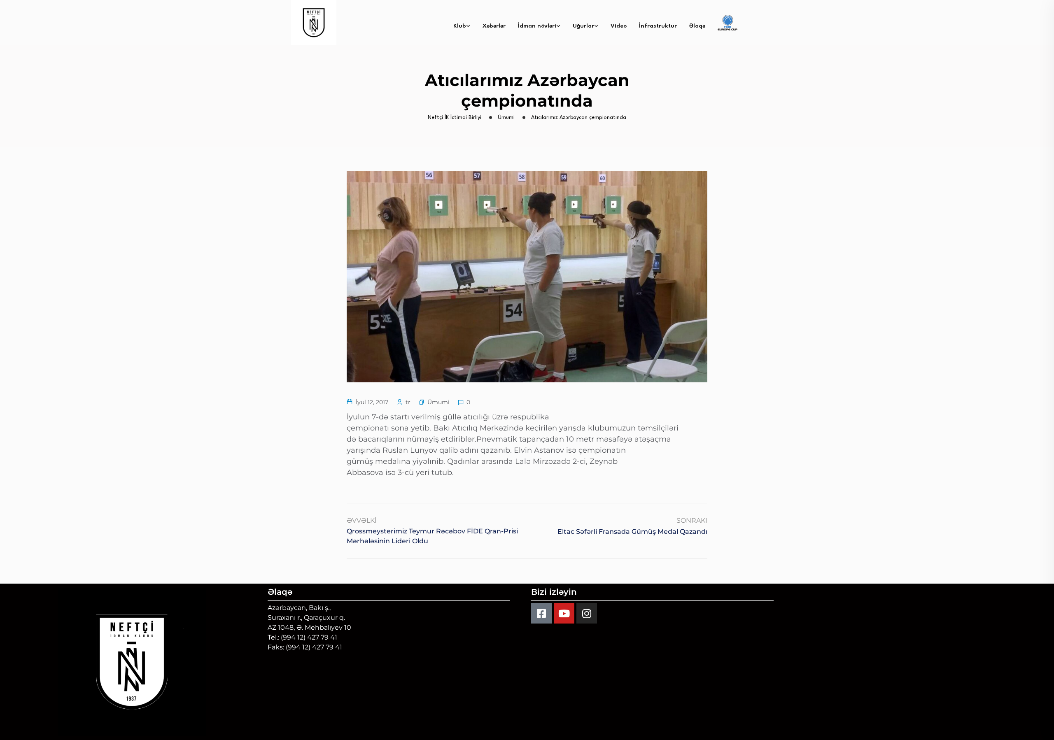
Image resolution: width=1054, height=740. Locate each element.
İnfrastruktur (658, 26)
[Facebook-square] (541, 613)
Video (619, 26)
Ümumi (438, 402)
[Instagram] (586, 613)
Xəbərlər (494, 26)
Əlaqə (697, 26)
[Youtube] (564, 613)
